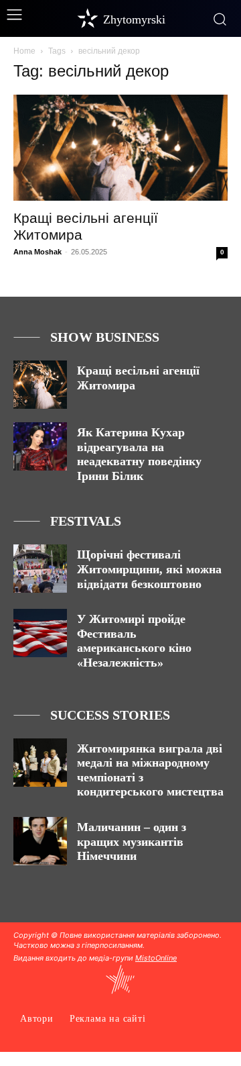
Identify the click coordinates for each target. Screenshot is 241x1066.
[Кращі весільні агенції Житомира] (120, 148)
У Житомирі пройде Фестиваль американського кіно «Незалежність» (134, 640)
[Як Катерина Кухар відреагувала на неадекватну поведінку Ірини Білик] (40, 446)
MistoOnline (156, 958)
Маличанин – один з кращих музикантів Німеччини (131, 841)
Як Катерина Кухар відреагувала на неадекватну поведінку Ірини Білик (139, 454)
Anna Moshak (37, 252)
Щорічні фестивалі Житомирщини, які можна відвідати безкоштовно (149, 569)
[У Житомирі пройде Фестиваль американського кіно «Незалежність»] (40, 633)
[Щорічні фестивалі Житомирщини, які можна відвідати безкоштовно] (40, 568)
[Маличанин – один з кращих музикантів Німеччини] (40, 841)
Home (24, 51)
